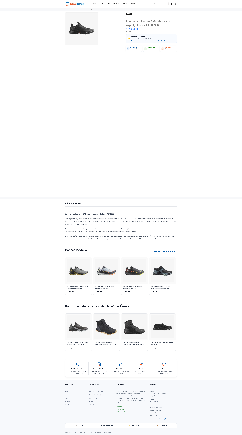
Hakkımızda (92, 405)
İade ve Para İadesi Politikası (97, 391)
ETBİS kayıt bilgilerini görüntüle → (161, 419)
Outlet (67, 405)
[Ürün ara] (149, 3)
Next (117, 29)
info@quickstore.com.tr (157, 407)
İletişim (91, 401)
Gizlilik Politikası (93, 398)
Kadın (66, 395)
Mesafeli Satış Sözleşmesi (96, 395)
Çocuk (67, 398)
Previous (68, 29)
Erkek (66, 391)
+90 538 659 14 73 (155, 402)
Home (66, 9)
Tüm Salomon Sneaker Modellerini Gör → (164, 252)
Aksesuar (67, 401)
